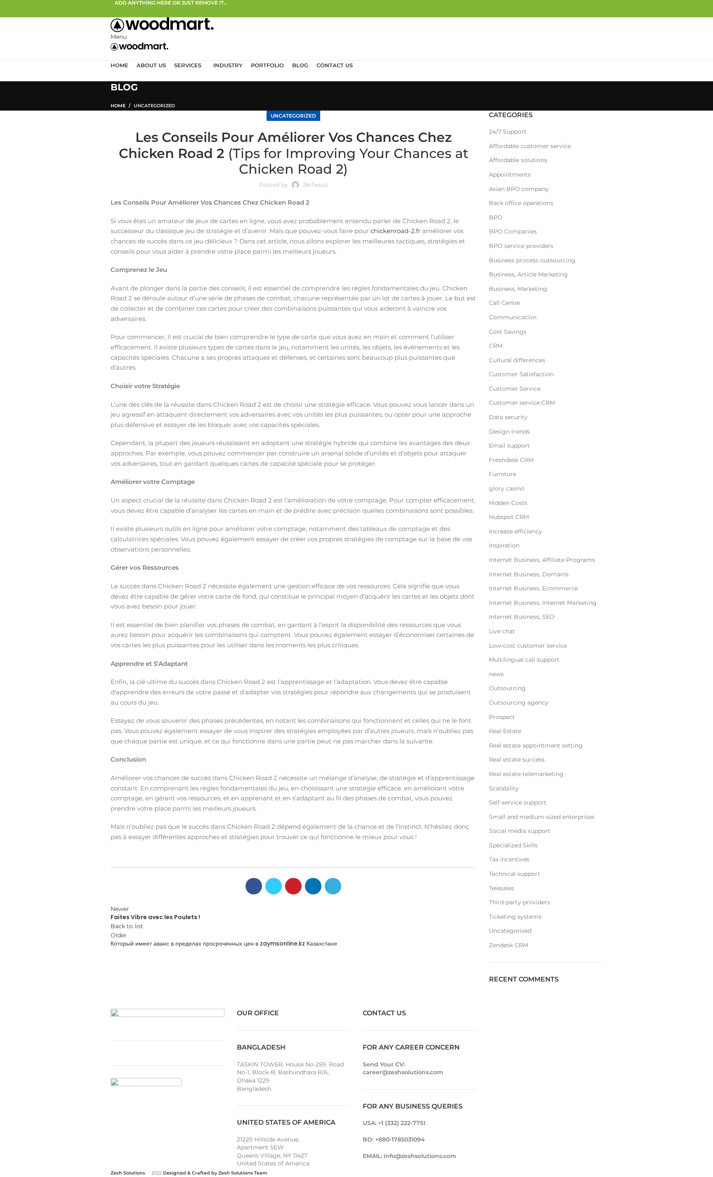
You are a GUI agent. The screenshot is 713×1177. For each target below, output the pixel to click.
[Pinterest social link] (138, 11)
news (496, 674)
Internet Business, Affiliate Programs (542, 560)
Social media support (519, 831)
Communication (512, 317)
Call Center (505, 303)
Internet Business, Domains (529, 574)
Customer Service (515, 388)
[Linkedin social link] (148, 11)
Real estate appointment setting (536, 745)
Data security (508, 417)
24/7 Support (507, 131)
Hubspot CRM (509, 517)
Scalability (504, 788)
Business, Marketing (518, 288)
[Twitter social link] (129, 11)
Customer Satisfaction (521, 374)
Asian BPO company (519, 189)
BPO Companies (513, 231)
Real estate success (517, 759)
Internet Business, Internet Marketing (543, 602)
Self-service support (517, 802)
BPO (496, 217)
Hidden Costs (508, 503)
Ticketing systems (515, 916)
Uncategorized (154, 106)
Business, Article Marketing (528, 274)
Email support (509, 445)
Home (118, 106)
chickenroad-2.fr (395, 231)
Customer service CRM (522, 402)
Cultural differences (517, 360)
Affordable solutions (518, 160)
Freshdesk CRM (511, 460)
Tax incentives (509, 859)
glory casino (506, 488)
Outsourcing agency (518, 702)
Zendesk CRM (508, 945)
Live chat (502, 631)
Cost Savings (507, 331)
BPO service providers (521, 246)
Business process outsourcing (532, 260)
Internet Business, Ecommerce (533, 588)
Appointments (510, 174)
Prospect (502, 717)
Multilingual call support (524, 659)
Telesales (501, 888)
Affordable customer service (530, 146)
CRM (496, 345)
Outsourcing (507, 688)
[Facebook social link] (119, 11)
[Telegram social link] (157, 11)
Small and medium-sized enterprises (542, 817)
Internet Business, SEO (522, 616)
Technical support (514, 873)
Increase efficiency (515, 531)
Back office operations (521, 203)
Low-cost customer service (528, 645)
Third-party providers (519, 902)
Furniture (502, 474)
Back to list (127, 926)
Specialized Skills (513, 845)
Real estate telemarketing (526, 774)
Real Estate (505, 731)
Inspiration (504, 545)
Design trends (509, 431)
